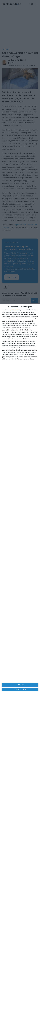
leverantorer (14, 310)
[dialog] (20, 658)
